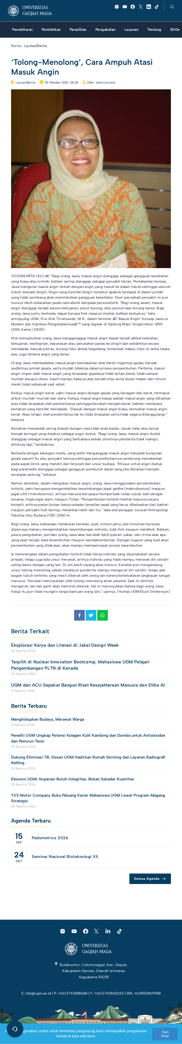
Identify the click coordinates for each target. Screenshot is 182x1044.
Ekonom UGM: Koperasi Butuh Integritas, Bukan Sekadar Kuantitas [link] (73, 779)
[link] (33, 10)
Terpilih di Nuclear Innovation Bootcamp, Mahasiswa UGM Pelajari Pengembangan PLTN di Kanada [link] (80, 665)
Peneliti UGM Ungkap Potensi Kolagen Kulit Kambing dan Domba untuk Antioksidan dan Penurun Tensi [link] (88, 738)
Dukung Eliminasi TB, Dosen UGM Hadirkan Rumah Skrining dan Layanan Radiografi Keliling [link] (88, 760)
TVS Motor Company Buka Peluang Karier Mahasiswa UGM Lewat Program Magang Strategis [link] (88, 798)
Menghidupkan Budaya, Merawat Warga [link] (47, 719)
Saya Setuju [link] (165, 1034)
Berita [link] (16, 46)
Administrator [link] (106, 82)
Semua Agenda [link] (147, 879)
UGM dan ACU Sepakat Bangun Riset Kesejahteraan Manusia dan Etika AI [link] (88, 685)
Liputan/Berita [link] (35, 46)
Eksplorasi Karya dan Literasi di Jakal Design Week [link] (65, 645)
